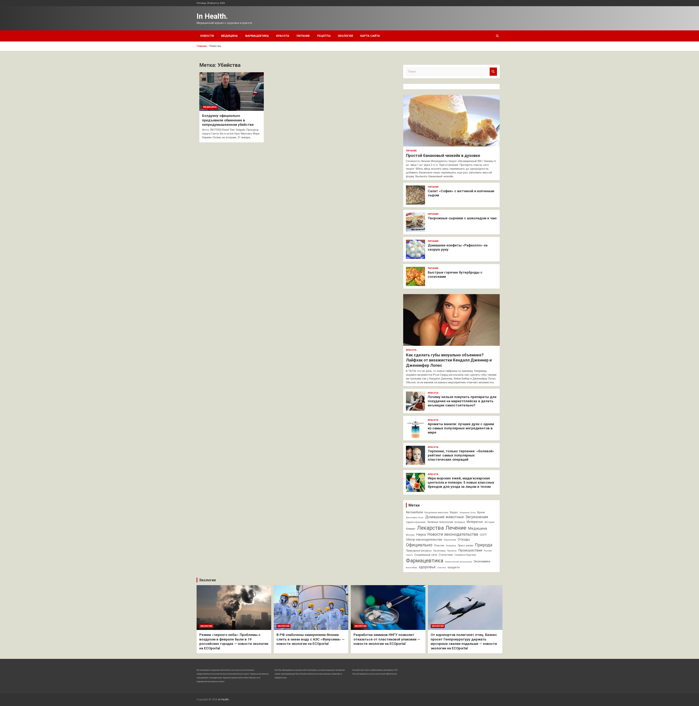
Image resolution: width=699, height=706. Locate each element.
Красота (282, 35)
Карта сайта (370, 35)
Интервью (460, 522)
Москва (410, 535)
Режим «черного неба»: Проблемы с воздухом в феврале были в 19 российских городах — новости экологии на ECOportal (233, 641)
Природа (483, 545)
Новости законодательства (452, 534)
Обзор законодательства (424, 539)
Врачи (481, 512)
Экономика (482, 561)
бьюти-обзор (411, 567)
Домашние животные (444, 517)
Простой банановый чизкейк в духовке (443, 155)
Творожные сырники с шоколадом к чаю (462, 218)
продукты (454, 567)
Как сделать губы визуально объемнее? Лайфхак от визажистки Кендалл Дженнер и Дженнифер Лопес (449, 360)
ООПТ (483, 534)
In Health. (212, 16)
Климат (410, 528)
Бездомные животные (436, 512)
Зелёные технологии (440, 522)
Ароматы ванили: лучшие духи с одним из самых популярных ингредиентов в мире (461, 428)
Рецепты (324, 35)
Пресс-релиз (465, 545)
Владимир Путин (468, 512)
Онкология (450, 539)
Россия (488, 550)
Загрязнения (476, 517)
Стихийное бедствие (465, 555)
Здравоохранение (416, 522)
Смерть (409, 555)
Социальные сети (425, 554)
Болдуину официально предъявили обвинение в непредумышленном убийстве (228, 120)
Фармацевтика (257, 35)
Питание (303, 35)
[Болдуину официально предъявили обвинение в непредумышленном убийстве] (231, 91)
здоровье (427, 567)
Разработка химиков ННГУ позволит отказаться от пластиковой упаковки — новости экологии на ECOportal (387, 639)
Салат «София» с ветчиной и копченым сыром (461, 193)
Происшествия (470, 550)
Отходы (464, 539)
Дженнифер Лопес (415, 517)
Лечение (455, 528)
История (489, 522)
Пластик (439, 545)
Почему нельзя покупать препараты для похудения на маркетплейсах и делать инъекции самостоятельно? (462, 401)
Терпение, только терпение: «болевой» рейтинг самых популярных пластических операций (461, 455)
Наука (421, 534)
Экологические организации (458, 562)
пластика (441, 567)
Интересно (475, 522)
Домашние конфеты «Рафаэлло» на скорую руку (457, 247)
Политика (451, 545)
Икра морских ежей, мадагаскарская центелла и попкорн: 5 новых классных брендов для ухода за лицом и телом (461, 482)
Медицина (229, 35)
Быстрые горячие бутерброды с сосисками (455, 274)
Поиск (493, 72)
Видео (454, 512)
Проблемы (439, 550)
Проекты (452, 550)
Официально (419, 544)
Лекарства (430, 528)
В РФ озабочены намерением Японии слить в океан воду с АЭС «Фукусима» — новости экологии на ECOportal (311, 639)
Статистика (446, 554)
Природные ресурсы (419, 550)
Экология (345, 35)
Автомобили (414, 512)
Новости (207, 35)
